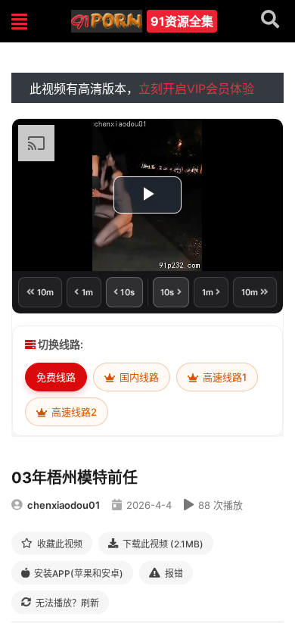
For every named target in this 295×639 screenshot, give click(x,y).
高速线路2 (73, 412)
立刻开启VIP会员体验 (196, 88)
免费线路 (56, 377)
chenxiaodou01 (63, 505)
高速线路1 (223, 377)
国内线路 (138, 377)
